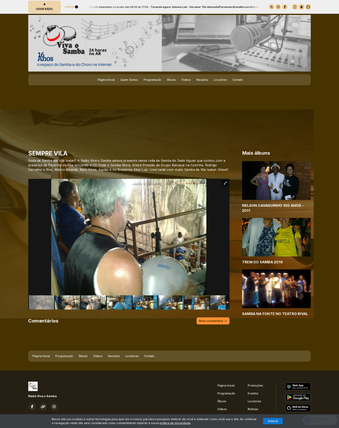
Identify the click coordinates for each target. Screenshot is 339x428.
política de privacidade (175, 423)
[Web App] (294, 6)
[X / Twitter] (271, 6)
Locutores (220, 79)
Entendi (273, 421)
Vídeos (186, 79)
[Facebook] (284, 6)
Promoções (255, 385)
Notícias (253, 409)
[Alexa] (308, 6)
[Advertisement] (169, 115)
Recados (202, 79)
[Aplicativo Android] (301, 6)
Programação (152, 79)
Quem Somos (129, 79)
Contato (237, 79)
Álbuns (171, 79)
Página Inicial (106, 79)
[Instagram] (278, 6)
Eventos (253, 393)
